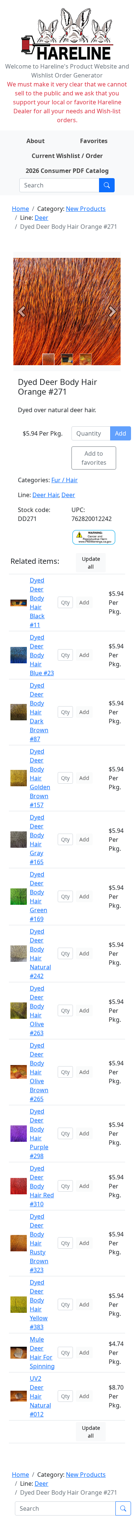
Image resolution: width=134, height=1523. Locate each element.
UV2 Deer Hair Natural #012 (40, 1396)
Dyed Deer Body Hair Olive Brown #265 (39, 1072)
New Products (86, 209)
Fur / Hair (64, 480)
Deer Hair (45, 495)
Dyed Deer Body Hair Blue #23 (42, 655)
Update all (91, 562)
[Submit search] (107, 185)
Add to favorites (94, 458)
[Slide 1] (67, 359)
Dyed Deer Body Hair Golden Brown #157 (40, 778)
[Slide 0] (48, 359)
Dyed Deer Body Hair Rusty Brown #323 (39, 1243)
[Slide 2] (85, 359)
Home (20, 209)
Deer (41, 218)
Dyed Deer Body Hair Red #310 (42, 1186)
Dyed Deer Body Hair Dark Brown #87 (39, 712)
